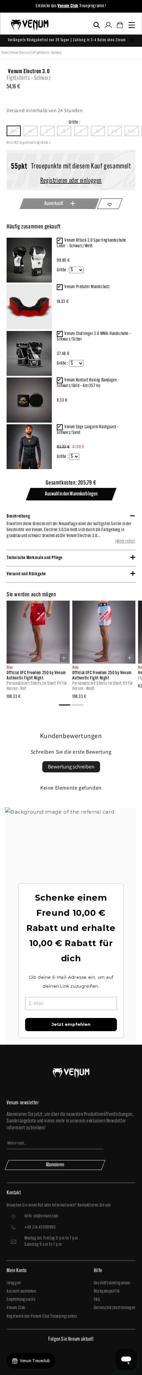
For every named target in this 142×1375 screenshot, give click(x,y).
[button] (96, 25)
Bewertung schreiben (71, 766)
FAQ (97, 1299)
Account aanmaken (21, 1291)
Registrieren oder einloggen (71, 181)
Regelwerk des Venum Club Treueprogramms (42, 1316)
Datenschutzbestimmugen (114, 1307)
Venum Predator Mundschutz (87, 286)
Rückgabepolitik (107, 1291)
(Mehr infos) (125, 541)
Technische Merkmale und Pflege (34, 557)
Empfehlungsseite (21, 1299)
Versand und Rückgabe (26, 574)
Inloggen (14, 1283)
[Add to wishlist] (110, 203)
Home (5, 53)
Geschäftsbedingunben (112, 1283)
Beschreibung (18, 516)
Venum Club (16, 1307)
